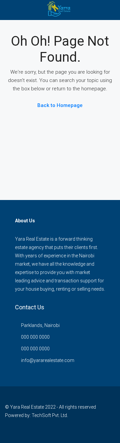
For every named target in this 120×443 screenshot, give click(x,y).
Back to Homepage (60, 105)
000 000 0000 (35, 337)
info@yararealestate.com (47, 360)
